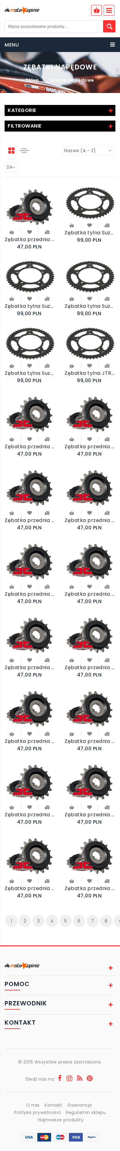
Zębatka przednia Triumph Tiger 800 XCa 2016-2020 (30, 741)
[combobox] (88, 151)
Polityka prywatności (37, 1112)
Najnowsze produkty (61, 1120)
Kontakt (53, 1105)
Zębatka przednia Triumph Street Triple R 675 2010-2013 (30, 888)
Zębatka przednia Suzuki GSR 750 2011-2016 (90, 888)
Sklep (32, 80)
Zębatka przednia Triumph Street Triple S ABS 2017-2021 (90, 814)
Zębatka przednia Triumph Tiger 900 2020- (90, 520)
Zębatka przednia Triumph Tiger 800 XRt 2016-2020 (90, 594)
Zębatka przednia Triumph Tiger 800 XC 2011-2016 (90, 741)
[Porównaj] (47, 232)
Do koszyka (12, 232)
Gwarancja (79, 1105)
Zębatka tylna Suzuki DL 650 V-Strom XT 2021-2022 (90, 232)
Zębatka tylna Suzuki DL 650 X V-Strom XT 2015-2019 (30, 306)
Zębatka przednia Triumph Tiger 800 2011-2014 (30, 814)
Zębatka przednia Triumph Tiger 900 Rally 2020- (90, 446)
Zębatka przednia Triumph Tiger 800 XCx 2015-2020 (90, 667)
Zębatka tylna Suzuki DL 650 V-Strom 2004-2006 (30, 373)
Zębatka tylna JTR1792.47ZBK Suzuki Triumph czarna (90, 373)
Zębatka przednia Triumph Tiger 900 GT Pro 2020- (30, 520)
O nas (33, 1105)
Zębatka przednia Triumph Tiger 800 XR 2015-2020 (30, 667)
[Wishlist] (30, 232)
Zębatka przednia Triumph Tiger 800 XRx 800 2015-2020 (30, 594)
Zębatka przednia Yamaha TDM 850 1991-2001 (30, 446)
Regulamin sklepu (86, 1112)
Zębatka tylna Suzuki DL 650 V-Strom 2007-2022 (90, 306)
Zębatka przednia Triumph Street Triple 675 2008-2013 (30, 239)
